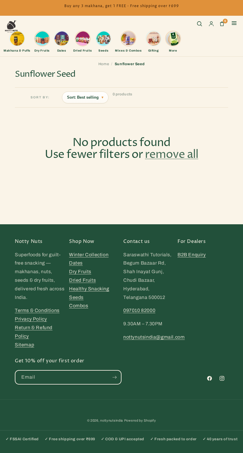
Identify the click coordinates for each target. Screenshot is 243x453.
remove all (171, 155)
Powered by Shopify (140, 420)
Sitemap (24, 344)
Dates (76, 262)
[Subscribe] (114, 377)
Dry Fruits (80, 271)
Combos (78, 305)
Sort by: (40, 97)
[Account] (211, 23)
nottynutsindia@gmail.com (154, 337)
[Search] (199, 23)
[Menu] (234, 23)
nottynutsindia (111, 420)
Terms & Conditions (37, 310)
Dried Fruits (82, 280)
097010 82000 (139, 310)
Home (103, 64)
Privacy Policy (31, 318)
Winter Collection (88, 254)
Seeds (76, 297)
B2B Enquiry (192, 254)
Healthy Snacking (89, 288)
